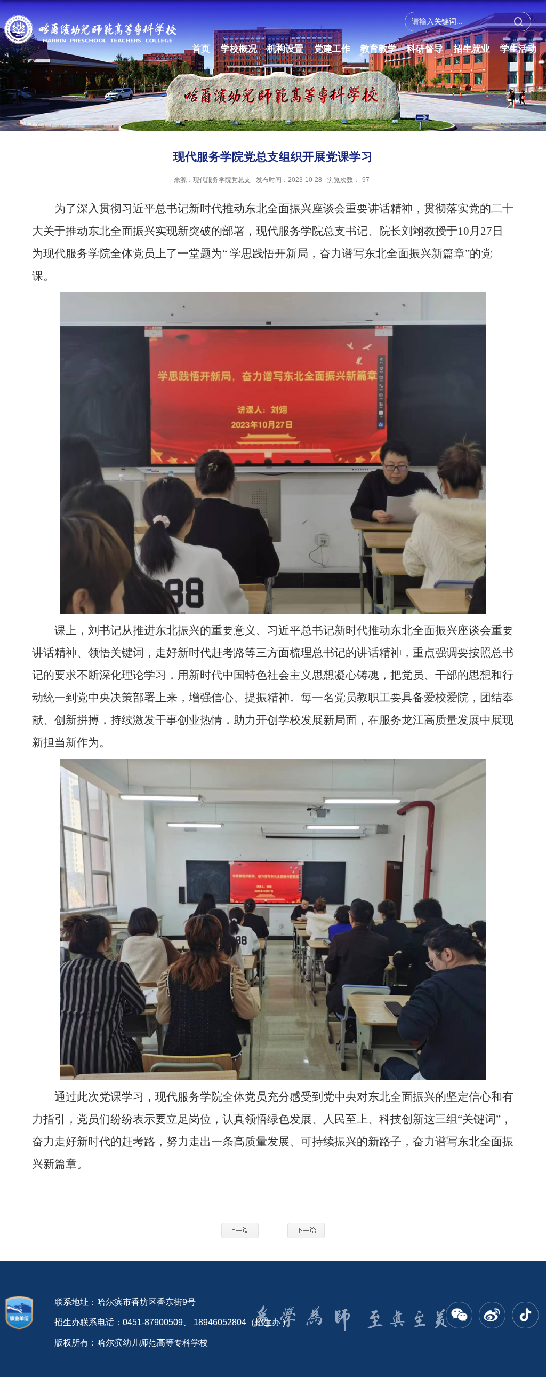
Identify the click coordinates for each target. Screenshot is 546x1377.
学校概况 (239, 49)
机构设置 (285, 49)
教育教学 (378, 49)
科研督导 (425, 49)
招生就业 (472, 49)
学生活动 (518, 49)
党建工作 (332, 49)
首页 (201, 49)
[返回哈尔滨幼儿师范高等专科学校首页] (90, 23)
